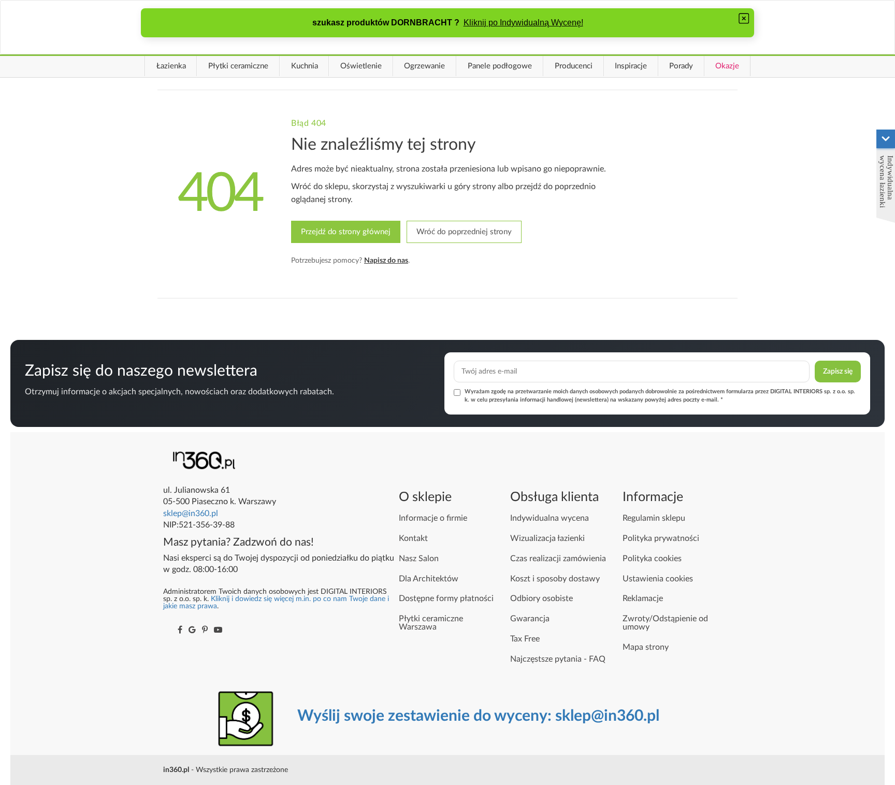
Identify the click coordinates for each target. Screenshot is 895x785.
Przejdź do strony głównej (346, 232)
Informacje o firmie (433, 518)
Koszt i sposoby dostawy (555, 579)
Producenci (574, 66)
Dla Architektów (428, 579)
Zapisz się (838, 371)
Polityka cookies (652, 558)
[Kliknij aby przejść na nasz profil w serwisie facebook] (180, 630)
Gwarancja (530, 619)
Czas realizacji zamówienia (558, 558)
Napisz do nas (386, 260)
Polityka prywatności (661, 538)
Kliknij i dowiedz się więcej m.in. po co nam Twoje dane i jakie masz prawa (276, 602)
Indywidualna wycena (549, 518)
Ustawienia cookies (658, 579)
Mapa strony (646, 647)
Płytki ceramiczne (238, 66)
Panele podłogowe (500, 66)
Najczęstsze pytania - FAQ (557, 659)
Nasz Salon (419, 558)
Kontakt (413, 538)
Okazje (727, 66)
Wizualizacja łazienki (547, 538)
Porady (681, 66)
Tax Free (525, 639)
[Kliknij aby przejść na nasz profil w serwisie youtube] (218, 630)
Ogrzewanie (424, 66)
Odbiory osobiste (541, 598)
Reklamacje (643, 598)
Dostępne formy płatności (446, 598)
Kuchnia (304, 66)
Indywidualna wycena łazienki (886, 181)
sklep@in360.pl (190, 513)
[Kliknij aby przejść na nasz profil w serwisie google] (192, 630)
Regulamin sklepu (654, 518)
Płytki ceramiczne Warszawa (431, 623)
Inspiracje (631, 66)
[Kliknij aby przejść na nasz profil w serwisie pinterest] (205, 630)
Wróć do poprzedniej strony (464, 232)
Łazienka (171, 66)
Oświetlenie (361, 66)
